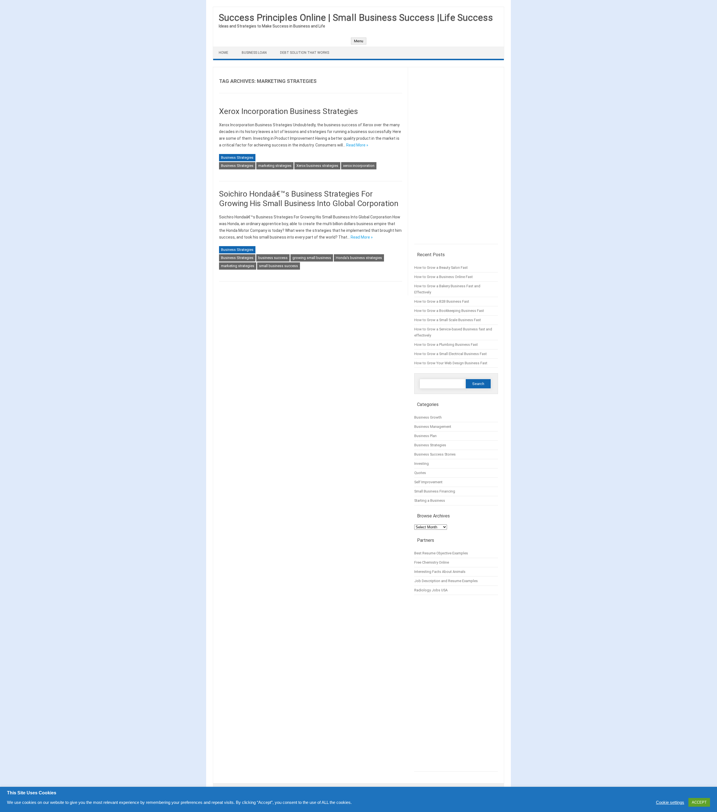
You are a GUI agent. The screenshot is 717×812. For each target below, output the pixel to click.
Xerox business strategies (317, 166)
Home (223, 53)
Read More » (357, 145)
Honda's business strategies (359, 258)
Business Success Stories (435, 454)
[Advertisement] (456, 158)
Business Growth (428, 417)
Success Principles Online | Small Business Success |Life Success (356, 17)
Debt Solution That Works (304, 53)
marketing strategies (275, 166)
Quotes (420, 473)
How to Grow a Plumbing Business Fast (446, 344)
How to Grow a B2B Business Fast (441, 301)
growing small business (311, 258)
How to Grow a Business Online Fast (443, 277)
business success (273, 258)
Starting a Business (429, 500)
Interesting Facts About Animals (439, 572)
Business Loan (254, 53)
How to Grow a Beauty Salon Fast (441, 267)
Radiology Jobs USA (431, 590)
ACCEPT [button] (699, 802)
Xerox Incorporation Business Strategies (288, 111)
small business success (278, 266)
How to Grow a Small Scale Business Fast (447, 320)
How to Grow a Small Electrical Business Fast (450, 354)
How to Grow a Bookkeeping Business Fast (449, 311)
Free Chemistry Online (431, 562)
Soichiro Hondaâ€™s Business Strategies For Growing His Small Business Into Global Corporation (308, 198)
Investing (421, 463)
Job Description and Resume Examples (446, 581)
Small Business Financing (434, 491)
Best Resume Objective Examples (441, 553)
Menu (358, 41)
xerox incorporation (358, 166)
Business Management (432, 426)
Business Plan (425, 436)
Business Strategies (237, 157)
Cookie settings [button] (670, 802)
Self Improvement (428, 482)
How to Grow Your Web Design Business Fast (450, 363)
